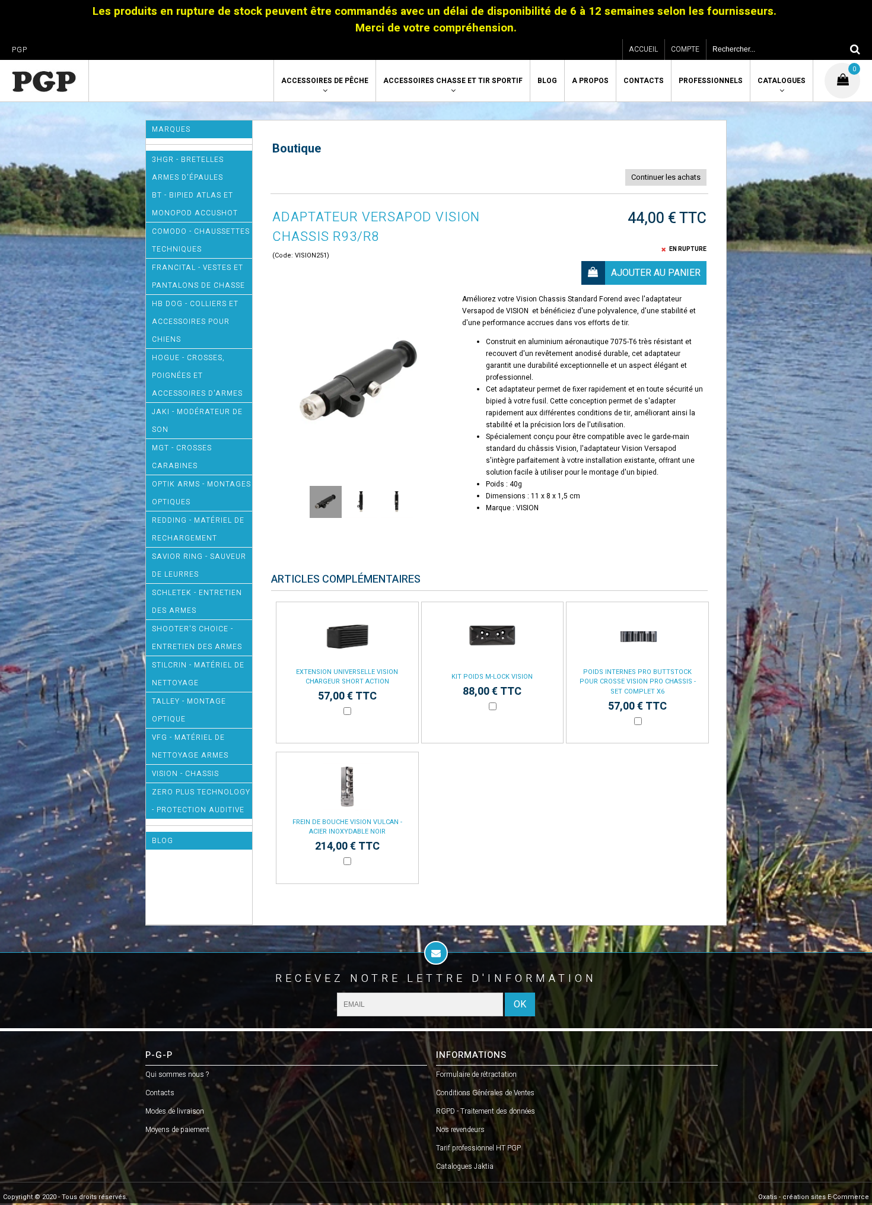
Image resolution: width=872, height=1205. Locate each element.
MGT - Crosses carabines (182, 457)
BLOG (162, 840)
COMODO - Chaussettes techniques (201, 240)
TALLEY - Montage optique (189, 710)
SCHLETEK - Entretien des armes (197, 601)
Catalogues (782, 80)
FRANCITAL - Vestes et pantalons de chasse (198, 276)
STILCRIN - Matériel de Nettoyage (198, 674)
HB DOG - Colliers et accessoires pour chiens (195, 321)
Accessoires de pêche (324, 80)
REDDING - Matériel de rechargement (198, 529)
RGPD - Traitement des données (485, 1111)
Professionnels (711, 80)
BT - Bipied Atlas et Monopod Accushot (195, 204)
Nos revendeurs (460, 1129)
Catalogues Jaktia (465, 1166)
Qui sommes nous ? (177, 1074)
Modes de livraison (174, 1111)
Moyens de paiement (177, 1129)
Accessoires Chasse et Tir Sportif (453, 80)
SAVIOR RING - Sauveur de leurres (199, 565)
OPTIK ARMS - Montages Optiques (201, 493)
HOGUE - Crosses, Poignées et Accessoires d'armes (197, 375)
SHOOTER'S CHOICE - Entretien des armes (197, 638)
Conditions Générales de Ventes (485, 1093)
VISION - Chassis (185, 773)
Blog (547, 80)
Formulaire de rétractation (476, 1074)
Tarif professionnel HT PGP (478, 1148)
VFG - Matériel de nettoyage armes (190, 746)
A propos (590, 80)
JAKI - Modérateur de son (197, 420)
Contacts (643, 80)
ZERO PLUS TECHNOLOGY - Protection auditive (201, 801)
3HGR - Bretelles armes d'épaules (188, 168)
